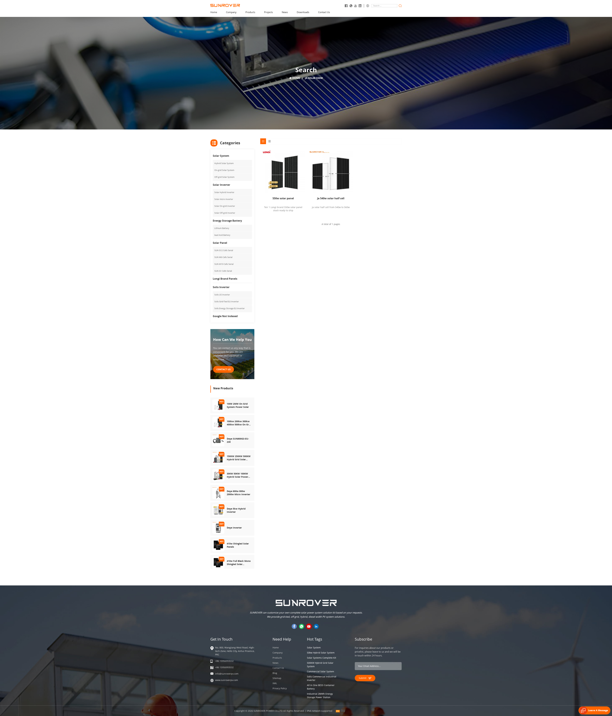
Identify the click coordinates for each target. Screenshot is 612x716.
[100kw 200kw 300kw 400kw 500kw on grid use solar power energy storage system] (218, 422)
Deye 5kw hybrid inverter (236, 510)
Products (250, 12)
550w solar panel (283, 198)
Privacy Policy (280, 688)
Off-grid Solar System (224, 177)
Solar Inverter (221, 185)
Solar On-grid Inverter (224, 206)
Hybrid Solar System (224, 163)
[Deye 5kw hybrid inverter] (218, 509)
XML (275, 683)
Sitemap (277, 678)
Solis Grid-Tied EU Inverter (226, 301)
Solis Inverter (221, 287)
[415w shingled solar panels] (218, 545)
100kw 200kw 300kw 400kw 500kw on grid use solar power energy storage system (239, 423)
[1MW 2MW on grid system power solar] (218, 405)
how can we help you (232, 339)
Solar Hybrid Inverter (224, 192)
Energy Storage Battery (227, 220)
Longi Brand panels (225, 278)
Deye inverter (234, 527)
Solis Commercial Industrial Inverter (321, 678)
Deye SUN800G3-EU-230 (238, 440)
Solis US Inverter (222, 294)
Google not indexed (225, 316)
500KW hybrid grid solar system (320, 664)
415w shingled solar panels (238, 545)
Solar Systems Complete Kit (321, 657)
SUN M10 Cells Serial (223, 264)
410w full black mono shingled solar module (239, 562)
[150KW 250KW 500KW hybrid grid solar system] (218, 457)
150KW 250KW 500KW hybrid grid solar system (239, 458)
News (285, 12)
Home (213, 12)
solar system (314, 647)
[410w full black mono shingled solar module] (218, 562)
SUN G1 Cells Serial (223, 270)
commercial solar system (320, 671)
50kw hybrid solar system (321, 652)
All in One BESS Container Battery (321, 687)
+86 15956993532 (224, 660)
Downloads (303, 12)
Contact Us (324, 12)
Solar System (221, 156)
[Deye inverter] (218, 527)
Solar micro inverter (223, 199)
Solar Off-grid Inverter (224, 212)
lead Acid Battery (222, 235)
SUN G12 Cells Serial (223, 250)
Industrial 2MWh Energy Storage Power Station (320, 695)
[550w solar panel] (283, 171)
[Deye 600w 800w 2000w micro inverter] (218, 492)
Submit (362, 677)
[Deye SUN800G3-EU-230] (218, 440)
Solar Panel (220, 243)
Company (231, 12)
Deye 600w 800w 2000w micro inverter (238, 493)
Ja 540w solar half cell (330, 198)
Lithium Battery (221, 228)
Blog (275, 673)
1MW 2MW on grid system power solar (238, 405)
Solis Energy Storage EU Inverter (229, 308)
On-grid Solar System (224, 170)
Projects (268, 12)
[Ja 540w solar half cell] (331, 171)
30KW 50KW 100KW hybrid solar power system (237, 475)
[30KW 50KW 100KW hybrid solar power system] (218, 475)
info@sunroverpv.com (226, 673)
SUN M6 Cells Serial (223, 257)
